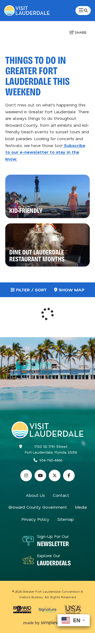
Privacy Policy (35, 519)
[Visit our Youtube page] (40, 475)
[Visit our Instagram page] (26, 475)
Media (81, 507)
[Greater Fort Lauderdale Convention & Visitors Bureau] (27, 10)
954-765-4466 (50, 460)
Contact (61, 495)
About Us (35, 495)
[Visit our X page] (54, 475)
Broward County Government (37, 507)
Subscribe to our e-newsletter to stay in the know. (45, 152)
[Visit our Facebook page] (69, 475)
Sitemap (65, 519)
